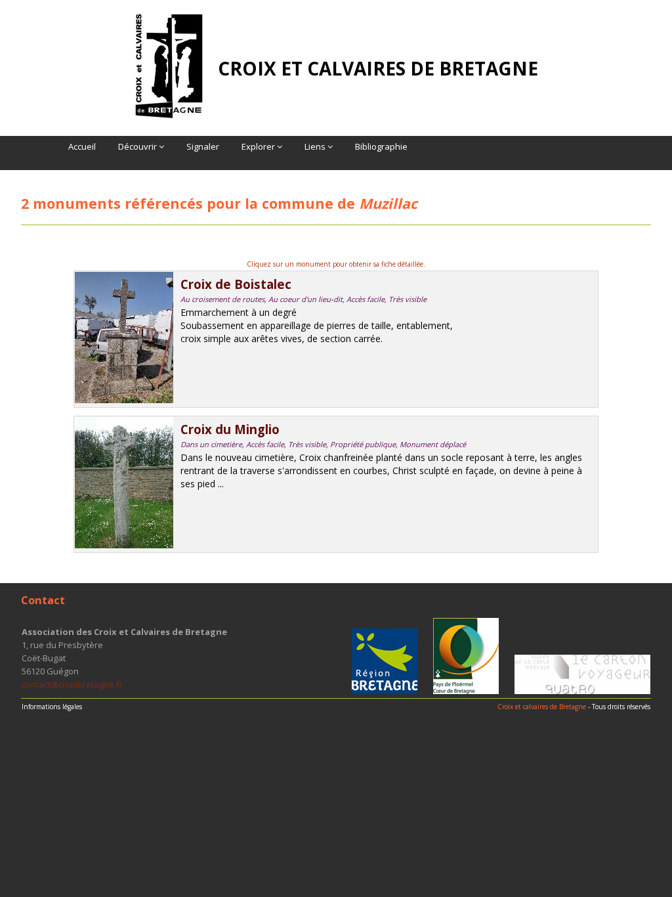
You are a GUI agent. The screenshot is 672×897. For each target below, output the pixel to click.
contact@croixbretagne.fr (72, 684)
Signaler (202, 146)
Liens (315, 146)
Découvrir (138, 146)
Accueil (82, 146)
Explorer (259, 146)
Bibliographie (381, 146)
